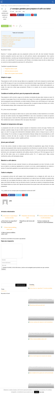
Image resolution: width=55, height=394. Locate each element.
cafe (13, 11)
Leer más (41, 392)
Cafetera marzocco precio (11, 71)
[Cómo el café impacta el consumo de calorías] (39, 356)
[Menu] (1, 2)
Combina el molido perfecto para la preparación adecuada (18, 38)
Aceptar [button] (36, 392)
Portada (2, 5)
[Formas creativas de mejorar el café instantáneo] (40, 322)
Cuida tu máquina (7, 46)
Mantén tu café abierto (8, 44)
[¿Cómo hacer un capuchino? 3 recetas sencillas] (40, 288)
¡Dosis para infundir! (8, 42)
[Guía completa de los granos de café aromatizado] (40, 372)
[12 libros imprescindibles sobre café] (37, 339)
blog (6, 5)
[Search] (52, 2)
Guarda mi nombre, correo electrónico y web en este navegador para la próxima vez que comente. (26, 267)
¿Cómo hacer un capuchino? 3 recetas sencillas (9, 221)
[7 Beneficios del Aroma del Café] (36, 305)
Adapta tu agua (6, 36)
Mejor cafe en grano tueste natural (13, 73)
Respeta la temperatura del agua (11, 40)
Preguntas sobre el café (11, 68)
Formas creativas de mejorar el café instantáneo (45, 221)
